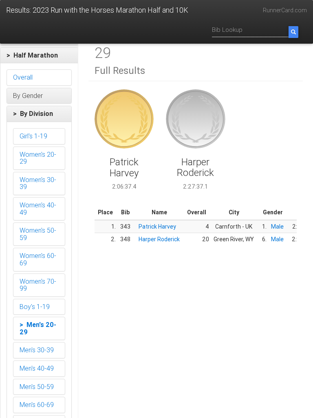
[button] (39, 55)
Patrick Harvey (157, 226)
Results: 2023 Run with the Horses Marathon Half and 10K (97, 10)
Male (277, 226)
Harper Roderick (159, 239)
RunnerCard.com (285, 10)
